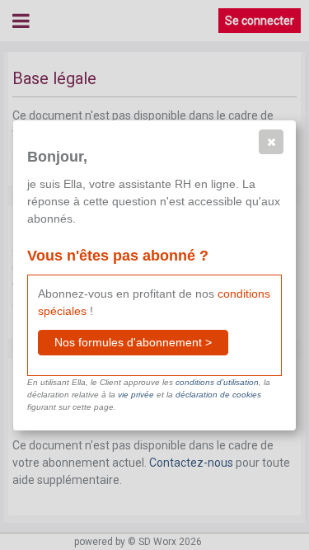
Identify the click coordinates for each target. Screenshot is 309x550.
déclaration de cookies (218, 394)
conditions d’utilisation (217, 382)
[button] (271, 141)
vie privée (136, 394)
